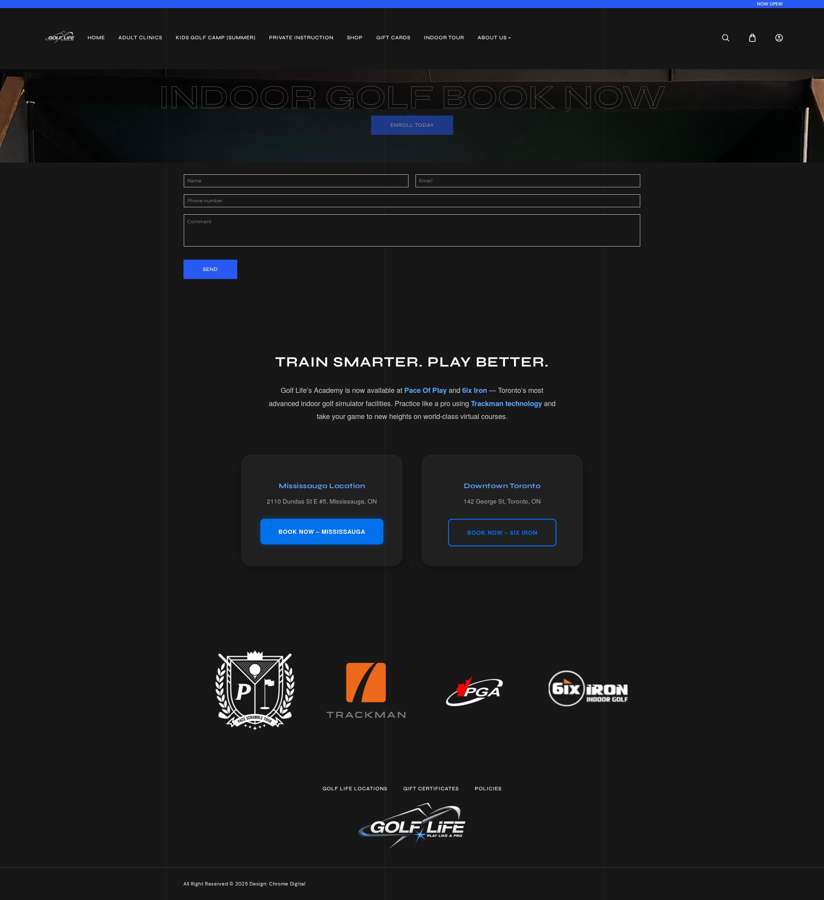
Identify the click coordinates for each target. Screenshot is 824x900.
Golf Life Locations (355, 788)
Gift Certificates (431, 788)
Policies (488, 788)
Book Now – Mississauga (321, 531)
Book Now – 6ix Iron (502, 532)
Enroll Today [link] (412, 125)
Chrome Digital (287, 884)
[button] (725, 38)
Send (210, 269)
